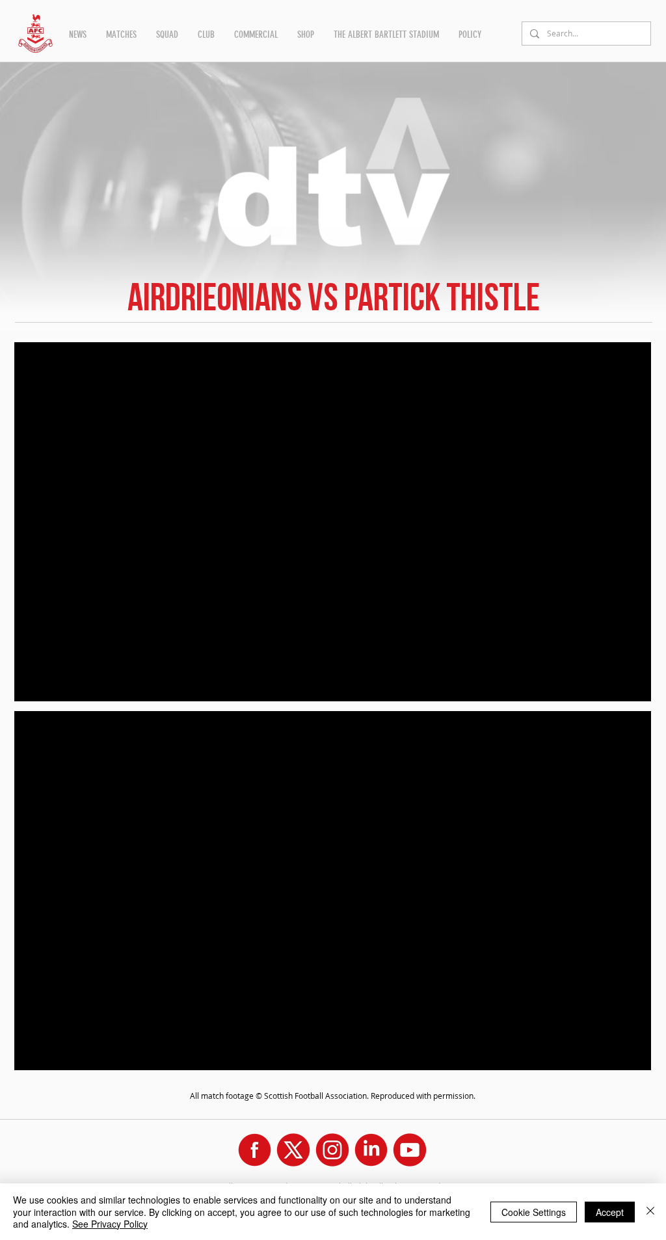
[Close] (650, 1212)
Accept (610, 1212)
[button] (77, 34)
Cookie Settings (533, 1212)
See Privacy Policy (110, 1223)
